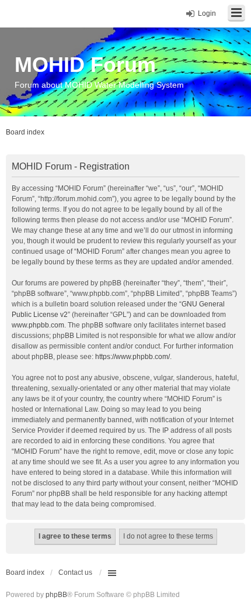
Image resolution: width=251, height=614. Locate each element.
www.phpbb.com (38, 325)
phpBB (56, 595)
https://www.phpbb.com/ (132, 357)
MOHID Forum (85, 65)
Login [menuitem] (207, 13)
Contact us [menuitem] (75, 572)
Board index (25, 572)
